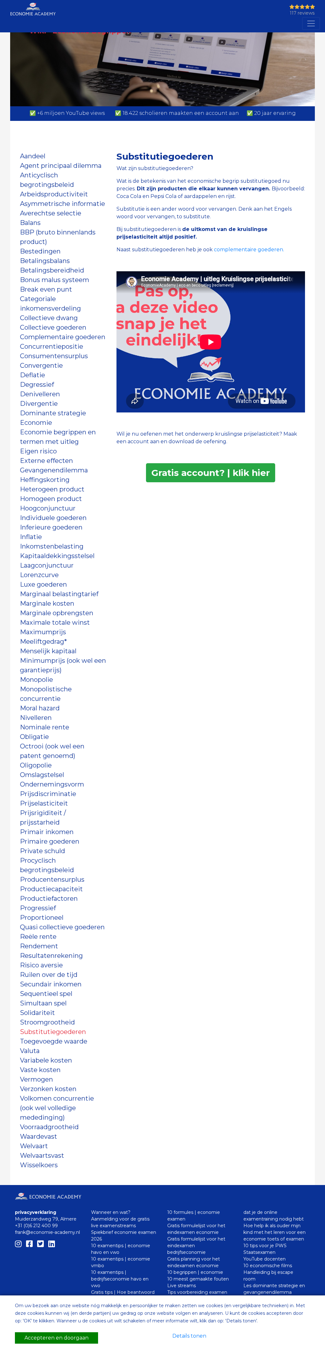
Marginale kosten (47, 603)
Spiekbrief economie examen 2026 (123, 1235)
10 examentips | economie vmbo (120, 1262)
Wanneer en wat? (110, 1212)
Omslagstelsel (42, 775)
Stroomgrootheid (47, 1022)
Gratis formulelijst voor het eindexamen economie (196, 1229)
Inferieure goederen (51, 527)
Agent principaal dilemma (61, 165)
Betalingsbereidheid (52, 270)
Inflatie (31, 537)
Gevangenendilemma (54, 470)
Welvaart (34, 1146)
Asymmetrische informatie (62, 203)
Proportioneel (41, 917)
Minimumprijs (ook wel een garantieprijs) (63, 665)
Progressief (38, 908)
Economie (36, 422)
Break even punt (46, 289)
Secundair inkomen (51, 984)
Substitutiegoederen (53, 1032)
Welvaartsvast (42, 1155)
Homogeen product (51, 499)
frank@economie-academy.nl (47, 1232)
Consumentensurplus (54, 356)
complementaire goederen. (250, 250)
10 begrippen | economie (195, 1272)
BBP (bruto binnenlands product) (58, 237)
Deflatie (32, 375)
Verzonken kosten (48, 1089)
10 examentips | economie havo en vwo (120, 1249)
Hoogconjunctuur (48, 508)
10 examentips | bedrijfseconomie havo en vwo (120, 1278)
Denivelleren (40, 394)
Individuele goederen (53, 518)
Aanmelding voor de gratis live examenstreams (120, 1222)
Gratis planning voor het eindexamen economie (193, 1262)
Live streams (181, 1285)
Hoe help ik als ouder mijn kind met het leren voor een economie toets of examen (274, 1232)
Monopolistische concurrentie (46, 693)
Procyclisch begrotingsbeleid (47, 865)
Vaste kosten (40, 1070)
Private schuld (42, 851)
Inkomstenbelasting (51, 546)
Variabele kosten (46, 1060)
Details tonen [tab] (189, 1336)
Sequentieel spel (46, 994)
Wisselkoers (39, 1165)
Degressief (37, 384)
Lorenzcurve (39, 575)
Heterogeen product (52, 489)
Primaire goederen (49, 841)
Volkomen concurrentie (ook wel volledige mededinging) (57, 1108)
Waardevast (38, 1136)
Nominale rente (44, 727)
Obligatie (34, 737)
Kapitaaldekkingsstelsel (57, 556)
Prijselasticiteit (44, 803)
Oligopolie (36, 765)
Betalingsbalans (45, 261)
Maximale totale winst (55, 622)
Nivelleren (36, 717)
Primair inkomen (47, 832)
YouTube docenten (264, 1259)
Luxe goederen (43, 584)
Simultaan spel (43, 1003)
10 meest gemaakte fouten (198, 1279)
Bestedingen (40, 251)
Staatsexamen (259, 1252)
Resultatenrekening (51, 955)
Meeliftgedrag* (43, 641)
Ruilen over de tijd (48, 974)
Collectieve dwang (49, 318)
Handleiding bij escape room (268, 1275)
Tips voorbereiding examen (197, 1292)
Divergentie (39, 403)
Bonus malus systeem (54, 280)
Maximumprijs (43, 632)
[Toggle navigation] (311, 23)
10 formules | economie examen (193, 1215)
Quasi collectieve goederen (62, 927)
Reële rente (38, 936)
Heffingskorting (45, 480)
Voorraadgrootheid (49, 1127)
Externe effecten (46, 460)
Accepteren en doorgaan (56, 1338)
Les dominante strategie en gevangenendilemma (274, 1289)
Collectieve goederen (53, 327)
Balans (30, 223)
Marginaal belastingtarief (59, 594)
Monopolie (36, 679)
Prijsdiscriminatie (48, 794)
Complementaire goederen (62, 337)
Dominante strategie (53, 413)
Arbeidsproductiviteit (54, 194)
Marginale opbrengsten (56, 613)
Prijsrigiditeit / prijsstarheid (43, 817)
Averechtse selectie (50, 213)
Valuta (30, 1051)
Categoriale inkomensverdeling (50, 303)
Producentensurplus (52, 879)
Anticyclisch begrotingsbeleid (47, 179)
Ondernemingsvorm (52, 784)
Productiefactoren (49, 898)
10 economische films (267, 1265)
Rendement (39, 946)
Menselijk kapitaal (48, 651)
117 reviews (302, 13)
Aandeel (32, 156)
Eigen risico (38, 451)
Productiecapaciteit (51, 889)
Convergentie (41, 365)
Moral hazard (40, 708)
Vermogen (36, 1079)
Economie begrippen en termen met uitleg (58, 436)
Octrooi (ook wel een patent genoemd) (52, 751)
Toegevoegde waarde (53, 1041)
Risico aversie (41, 965)
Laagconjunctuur (47, 565)
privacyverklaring (35, 1212)
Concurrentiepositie (51, 346)
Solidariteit (37, 1013)
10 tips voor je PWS (265, 1245)
